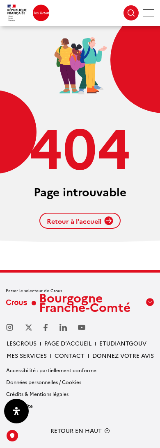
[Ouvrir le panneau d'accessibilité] (16, 411)
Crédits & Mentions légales (37, 393)
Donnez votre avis (123, 355)
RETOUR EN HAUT (76, 430)
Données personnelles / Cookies (43, 381)
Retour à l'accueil (74, 220)
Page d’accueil (67, 343)
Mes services (27, 355)
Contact (70, 355)
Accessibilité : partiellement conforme (51, 369)
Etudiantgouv (122, 343)
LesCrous (22, 343)
